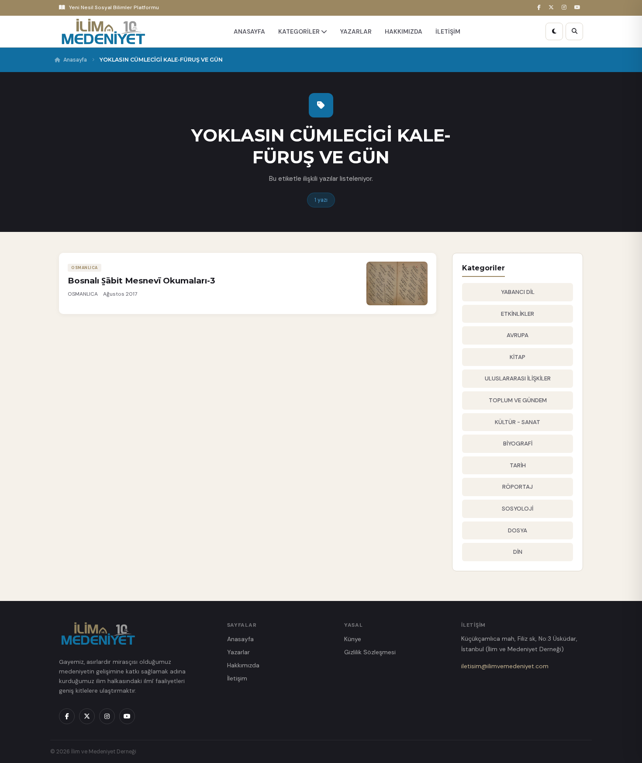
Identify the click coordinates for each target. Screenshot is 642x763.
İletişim (237, 678)
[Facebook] (540, 7)
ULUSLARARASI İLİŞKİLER (518, 378)
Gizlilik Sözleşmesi (370, 652)
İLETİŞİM (447, 31)
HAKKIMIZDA (403, 31)
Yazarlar (238, 652)
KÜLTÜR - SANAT (517, 422)
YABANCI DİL (518, 292)
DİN (517, 552)
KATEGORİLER (299, 31)
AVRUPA (517, 335)
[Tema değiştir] (554, 31)
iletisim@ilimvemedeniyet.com (505, 666)
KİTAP (517, 357)
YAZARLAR (356, 31)
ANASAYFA (249, 31)
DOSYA (517, 530)
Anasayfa (75, 59)
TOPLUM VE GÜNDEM (518, 400)
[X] (552, 7)
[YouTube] (578, 7)
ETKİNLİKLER (517, 314)
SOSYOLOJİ (517, 508)
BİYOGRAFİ (517, 443)
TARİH (518, 465)
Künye (352, 639)
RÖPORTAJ (517, 486)
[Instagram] (565, 7)
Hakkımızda (243, 665)
